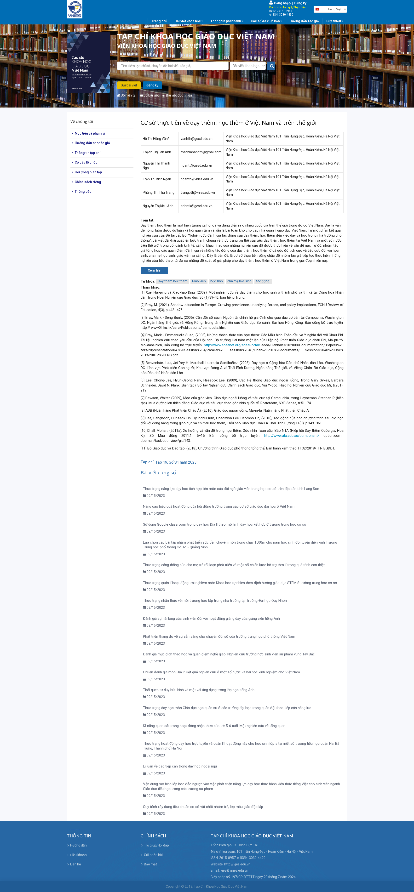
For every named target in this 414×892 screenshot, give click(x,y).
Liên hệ (75, 864)
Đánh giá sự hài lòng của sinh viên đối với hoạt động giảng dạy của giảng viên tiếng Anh (211, 618)
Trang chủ (159, 21)
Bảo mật (150, 864)
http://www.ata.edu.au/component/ (291, 435)
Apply (271, 66)
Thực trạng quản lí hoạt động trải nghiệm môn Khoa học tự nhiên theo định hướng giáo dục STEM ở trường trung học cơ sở (240, 583)
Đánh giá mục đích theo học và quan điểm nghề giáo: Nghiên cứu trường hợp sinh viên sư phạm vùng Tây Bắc (229, 654)
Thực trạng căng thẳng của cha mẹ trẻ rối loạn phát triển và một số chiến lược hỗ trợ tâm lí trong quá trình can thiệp (234, 565)
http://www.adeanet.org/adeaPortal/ (232, 345)
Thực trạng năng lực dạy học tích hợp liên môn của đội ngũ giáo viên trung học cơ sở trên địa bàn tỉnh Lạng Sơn (231, 489)
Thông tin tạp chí (87, 153)
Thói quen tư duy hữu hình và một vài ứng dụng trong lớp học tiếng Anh (198, 690)
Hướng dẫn (78, 845)
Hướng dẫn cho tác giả (92, 143)
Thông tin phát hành (226, 21)
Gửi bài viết (129, 85)
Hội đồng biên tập (88, 172)
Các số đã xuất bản (265, 21)
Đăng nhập (282, 3)
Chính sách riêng (88, 182)
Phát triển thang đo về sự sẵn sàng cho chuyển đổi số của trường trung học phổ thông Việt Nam (219, 636)
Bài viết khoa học (188, 21)
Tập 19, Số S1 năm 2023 (176, 462)
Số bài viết (151, 95)
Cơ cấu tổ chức (86, 163)
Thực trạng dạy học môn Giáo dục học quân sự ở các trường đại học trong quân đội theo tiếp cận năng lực (227, 708)
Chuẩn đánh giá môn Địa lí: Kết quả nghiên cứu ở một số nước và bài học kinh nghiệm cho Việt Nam (221, 672)
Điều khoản (78, 855)
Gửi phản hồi (153, 855)
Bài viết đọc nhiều (178, 95)
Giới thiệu (333, 21)
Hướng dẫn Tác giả (304, 21)
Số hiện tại (128, 95)
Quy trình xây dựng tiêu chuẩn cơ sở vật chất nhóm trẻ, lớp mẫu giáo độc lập (203, 807)
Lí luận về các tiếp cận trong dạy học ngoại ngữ (180, 766)
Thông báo (83, 191)
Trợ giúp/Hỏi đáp (156, 845)
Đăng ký (300, 3)
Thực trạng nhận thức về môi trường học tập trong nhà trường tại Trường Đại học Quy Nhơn (215, 600)
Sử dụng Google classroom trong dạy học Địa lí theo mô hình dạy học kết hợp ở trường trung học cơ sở (224, 524)
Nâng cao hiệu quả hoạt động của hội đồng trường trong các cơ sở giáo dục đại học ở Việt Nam (218, 506)
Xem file (154, 270)
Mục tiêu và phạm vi (90, 133)
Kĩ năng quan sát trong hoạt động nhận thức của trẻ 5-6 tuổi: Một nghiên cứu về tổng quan (214, 726)
